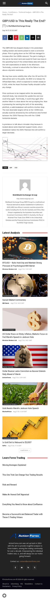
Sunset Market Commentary (14, 300)
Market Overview (8, 367)
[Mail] (21, 567)
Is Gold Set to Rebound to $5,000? (17, 442)
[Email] (32, 37)
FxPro (4, 445)
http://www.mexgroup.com (25, 199)
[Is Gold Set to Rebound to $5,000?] (25, 427)
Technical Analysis (25, 12)
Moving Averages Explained (14, 465)
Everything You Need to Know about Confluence (22, 504)
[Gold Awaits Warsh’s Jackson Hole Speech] (25, 393)
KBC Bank (5, 303)
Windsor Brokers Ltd (9, 269)
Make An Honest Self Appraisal (15, 494)
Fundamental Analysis (10, 296)
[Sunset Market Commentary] (25, 285)
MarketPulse (7, 411)
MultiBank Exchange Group (19, 26)
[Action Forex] (24, 3)
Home (4, 12)
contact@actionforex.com (30, 561)
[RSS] (28, 567)
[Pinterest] (16, 37)
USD (16, 168)
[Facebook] (4, 37)
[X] (10, 37)
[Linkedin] (27, 37)
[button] (4, 595)
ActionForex (6, 377)
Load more (24, 450)
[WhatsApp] (21, 37)
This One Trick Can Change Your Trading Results (22, 475)
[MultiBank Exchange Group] (4, 26)
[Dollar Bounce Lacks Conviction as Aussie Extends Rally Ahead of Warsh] (25, 356)
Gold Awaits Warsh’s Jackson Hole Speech (20, 408)
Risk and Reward (9, 485)
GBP (10, 168)
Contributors (12, 12)
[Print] (38, 37)
